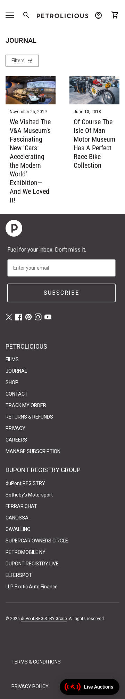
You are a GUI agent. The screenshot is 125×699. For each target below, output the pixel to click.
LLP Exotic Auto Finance (32, 586)
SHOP (12, 382)
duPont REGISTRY (25, 483)
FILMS (12, 359)
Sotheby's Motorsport (29, 495)
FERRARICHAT (21, 506)
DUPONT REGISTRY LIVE (32, 563)
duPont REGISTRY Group (44, 618)
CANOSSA (17, 518)
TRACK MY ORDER (26, 405)
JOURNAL (16, 371)
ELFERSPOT (19, 575)
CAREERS (16, 440)
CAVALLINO (18, 529)
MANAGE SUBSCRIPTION (33, 451)
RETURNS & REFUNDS (29, 417)
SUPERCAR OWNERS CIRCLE (37, 540)
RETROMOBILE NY (25, 552)
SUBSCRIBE (61, 292)
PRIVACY (15, 428)
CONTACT (17, 394)
